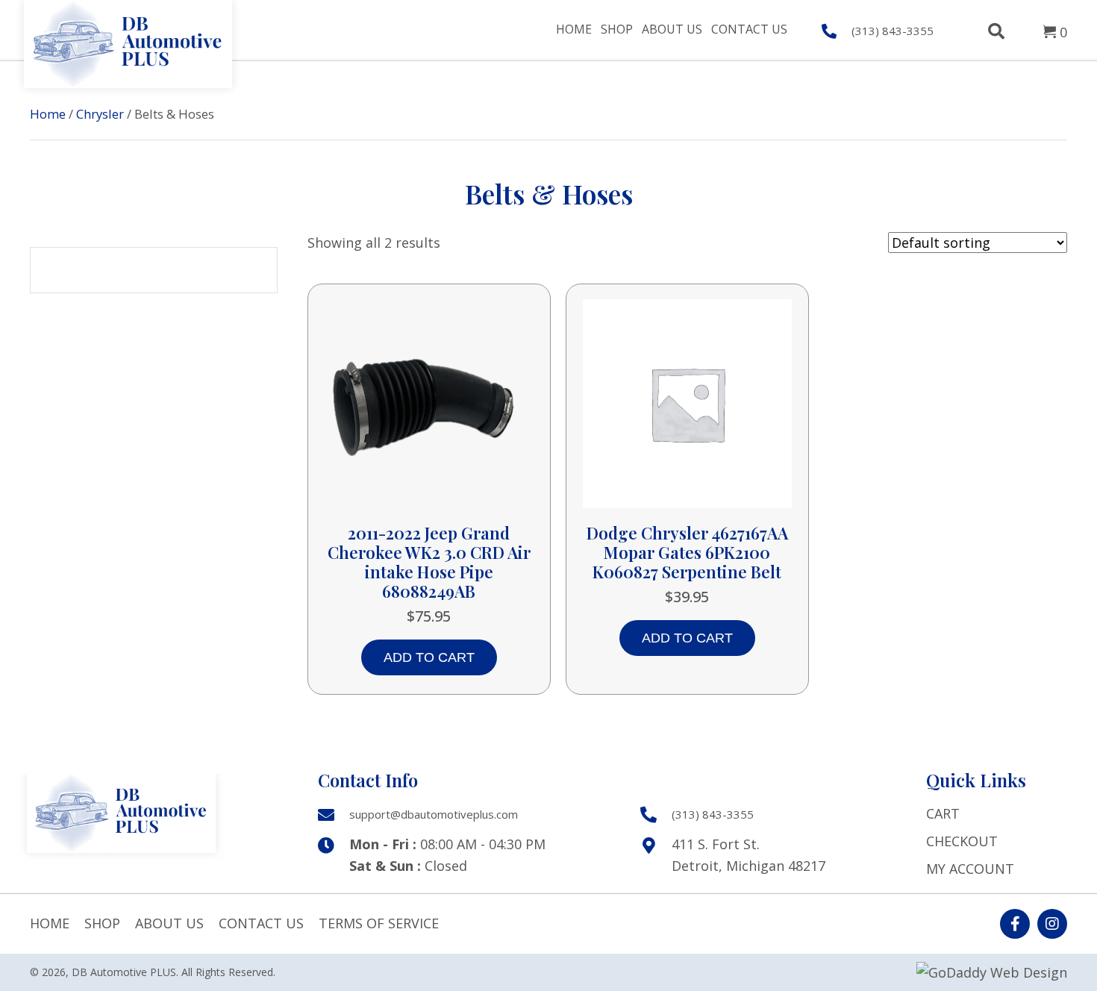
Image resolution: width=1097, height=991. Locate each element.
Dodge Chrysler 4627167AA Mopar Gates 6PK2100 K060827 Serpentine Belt (687, 552)
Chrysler (100, 113)
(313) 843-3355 (892, 30)
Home (48, 113)
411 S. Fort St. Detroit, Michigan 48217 (748, 855)
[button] (1015, 924)
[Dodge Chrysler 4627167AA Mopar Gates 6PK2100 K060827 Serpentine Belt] (687, 401)
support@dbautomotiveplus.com (433, 814)
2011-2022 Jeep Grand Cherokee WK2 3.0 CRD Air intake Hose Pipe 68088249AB (429, 562)
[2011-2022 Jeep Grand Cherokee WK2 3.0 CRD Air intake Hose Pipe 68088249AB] (429, 401)
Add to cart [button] (429, 657)
